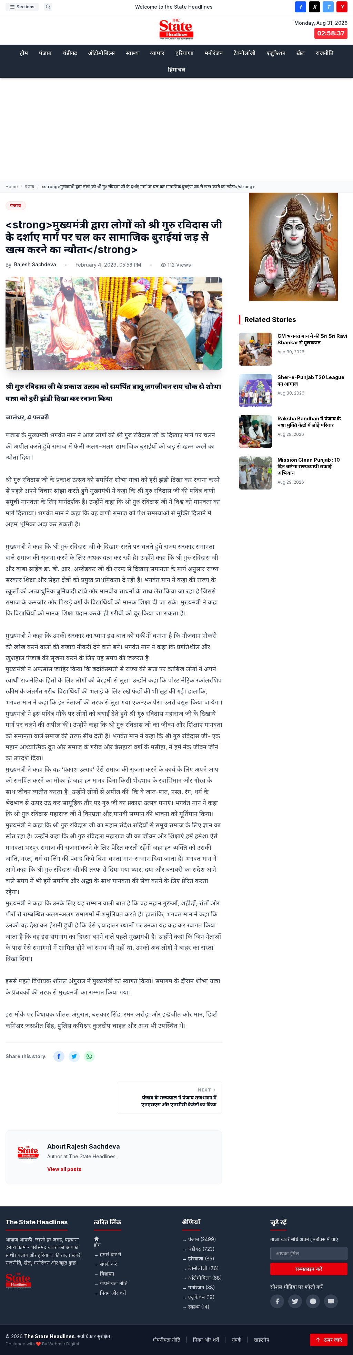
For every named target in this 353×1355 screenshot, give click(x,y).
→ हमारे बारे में (107, 1254)
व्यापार (157, 53)
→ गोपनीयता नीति (111, 1283)
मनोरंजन (214, 53)
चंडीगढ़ (70, 53)
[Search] (48, 7)
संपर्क (236, 1340)
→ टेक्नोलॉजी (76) (200, 1268)
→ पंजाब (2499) (199, 1239)
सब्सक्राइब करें (308, 1269)
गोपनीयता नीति (166, 1340)
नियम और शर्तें (206, 1340)
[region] (293, 247)
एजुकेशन (275, 53)
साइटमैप (261, 1340)
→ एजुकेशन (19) (198, 1297)
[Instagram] (313, 1301)
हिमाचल (176, 69)
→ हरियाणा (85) (198, 1258)
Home (12, 186)
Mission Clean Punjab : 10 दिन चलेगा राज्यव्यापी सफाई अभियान (309, 466)
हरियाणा (184, 53)
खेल (300, 53)
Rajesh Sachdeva (35, 264)
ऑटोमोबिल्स (101, 53)
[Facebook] (277, 1301)
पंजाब (45, 53)
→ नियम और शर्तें (110, 1293)
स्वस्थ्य (132, 53)
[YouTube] (331, 1301)
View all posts (64, 1169)
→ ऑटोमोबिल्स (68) (202, 1278)
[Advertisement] (176, 130)
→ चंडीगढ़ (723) (198, 1249)
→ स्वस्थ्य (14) (196, 1307)
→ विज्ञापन (104, 1274)
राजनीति (325, 53)
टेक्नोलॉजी (244, 53)
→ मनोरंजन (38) (198, 1287)
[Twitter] (295, 1301)
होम (24, 53)
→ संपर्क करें (105, 1264)
